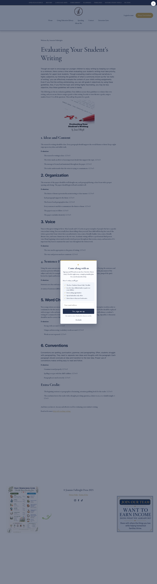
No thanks (78, 320)
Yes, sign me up (78, 311)
